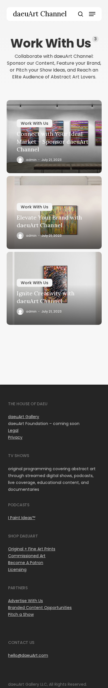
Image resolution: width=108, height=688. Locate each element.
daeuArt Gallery (23, 417)
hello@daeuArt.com (28, 655)
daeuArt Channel (40, 14)
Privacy (15, 437)
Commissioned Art (27, 556)
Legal (13, 430)
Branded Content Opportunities (40, 607)
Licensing (17, 569)
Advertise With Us (25, 601)
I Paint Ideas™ (21, 518)
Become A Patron (25, 563)
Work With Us (34, 123)
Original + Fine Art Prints (31, 549)
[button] (92, 14)
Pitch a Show (21, 614)
